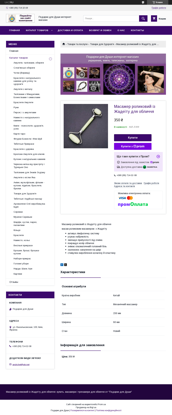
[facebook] (61, 265)
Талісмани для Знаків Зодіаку (29, 172)
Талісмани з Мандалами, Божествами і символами (27, 95)
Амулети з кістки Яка (24, 177)
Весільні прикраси (23, 245)
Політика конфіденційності (108, 410)
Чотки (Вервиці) (22, 73)
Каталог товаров (37, 30)
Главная (14, 30)
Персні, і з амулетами (25, 112)
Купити (133, 137)
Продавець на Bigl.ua (86, 407)
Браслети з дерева (24, 149)
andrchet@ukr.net (20, 364)
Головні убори (21, 263)
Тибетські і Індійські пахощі (28, 199)
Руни (16, 107)
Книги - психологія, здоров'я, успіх (29, 127)
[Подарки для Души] (20, 21)
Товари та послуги (77, 44)
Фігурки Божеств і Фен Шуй (28, 139)
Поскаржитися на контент (82, 410)
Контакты (137, 30)
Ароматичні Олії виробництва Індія (29, 205)
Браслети (19, 235)
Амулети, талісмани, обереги (29, 62)
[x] (65, 265)
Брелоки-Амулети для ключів (29, 154)
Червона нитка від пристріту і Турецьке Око (29, 165)
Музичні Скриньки (23, 217)
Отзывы (13, 282)
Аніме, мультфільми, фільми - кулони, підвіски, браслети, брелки (29, 185)
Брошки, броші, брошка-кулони (27, 252)
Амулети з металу (23, 89)
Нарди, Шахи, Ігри (23, 268)
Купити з (127, 146)
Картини (18, 274)
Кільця (17, 230)
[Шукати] (143, 18)
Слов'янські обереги (24, 68)
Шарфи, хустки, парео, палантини (25, 223)
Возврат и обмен (100, 30)
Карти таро (19, 134)
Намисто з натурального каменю (27, 119)
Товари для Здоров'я (102, 44)
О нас (121, 30)
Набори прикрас (22, 258)
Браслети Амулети (23, 102)
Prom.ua (102, 404)
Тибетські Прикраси (24, 144)
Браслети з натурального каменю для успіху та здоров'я (27, 81)
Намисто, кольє (22, 240)
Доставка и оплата (70, 30)
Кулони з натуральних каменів (29, 159)
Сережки (18, 212)
